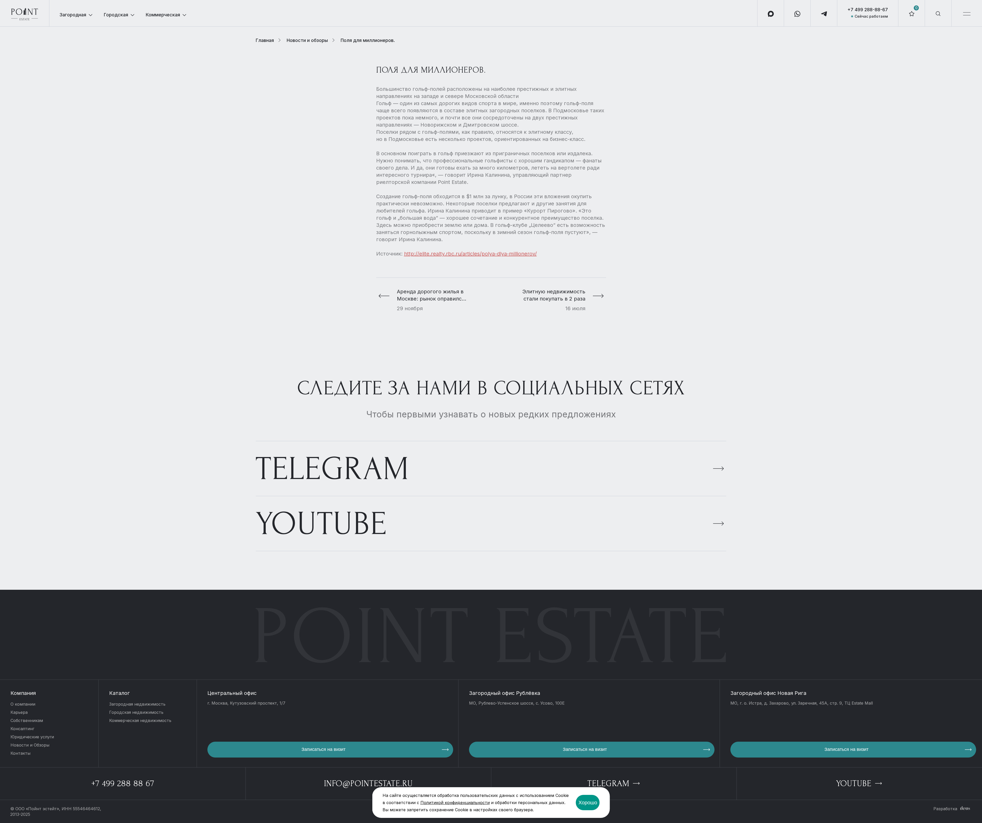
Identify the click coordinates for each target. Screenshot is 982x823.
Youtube (321, 524)
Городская (116, 14)
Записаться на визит (323, 749)
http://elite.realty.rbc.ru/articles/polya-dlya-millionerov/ (470, 254)
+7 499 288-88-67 (867, 9)
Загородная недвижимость (137, 704)
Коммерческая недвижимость (140, 720)
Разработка (945, 808)
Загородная (72, 14)
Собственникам (26, 720)
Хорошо (587, 802)
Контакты (20, 753)
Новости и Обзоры (29, 745)
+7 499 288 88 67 (122, 783)
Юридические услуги (32, 736)
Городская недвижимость (136, 712)
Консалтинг (22, 728)
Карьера (19, 712)
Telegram (333, 469)
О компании (22, 704)
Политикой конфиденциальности (455, 802)
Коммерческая (163, 14)
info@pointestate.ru (368, 783)
